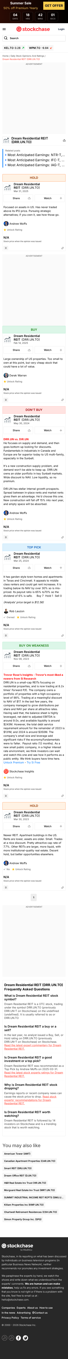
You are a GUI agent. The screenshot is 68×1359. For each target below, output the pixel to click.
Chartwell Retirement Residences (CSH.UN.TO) (30, 1212)
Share (16, 198)
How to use (46, 1307)
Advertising (24, 1312)
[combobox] (34, 38)
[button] (34, 223)
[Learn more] (62, 248)
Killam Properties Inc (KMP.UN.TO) (24, 1204)
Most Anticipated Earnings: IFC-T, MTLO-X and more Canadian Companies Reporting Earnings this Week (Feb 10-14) (37, 160)
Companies (8, 1307)
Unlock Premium (13, 762)
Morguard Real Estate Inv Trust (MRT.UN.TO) (29, 1190)
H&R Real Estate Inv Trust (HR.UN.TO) (25, 1182)
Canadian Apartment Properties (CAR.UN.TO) (29, 1161)
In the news (8, 1312)
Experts (21, 1307)
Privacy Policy (10, 1317)
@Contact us (40, 1312)
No (8, 869)
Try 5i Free (33, 762)
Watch (47, 198)
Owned (11, 617)
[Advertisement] (34, 100)
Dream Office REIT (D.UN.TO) (20, 1175)
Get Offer (54, 6)
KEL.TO (12, 48)
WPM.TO (39, 48)
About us (32, 1307)
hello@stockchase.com (15, 1299)
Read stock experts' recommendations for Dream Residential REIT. (30, 1100)
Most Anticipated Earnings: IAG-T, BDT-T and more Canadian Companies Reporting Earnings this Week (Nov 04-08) (37, 165)
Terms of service (31, 1317)
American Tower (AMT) (17, 1153)
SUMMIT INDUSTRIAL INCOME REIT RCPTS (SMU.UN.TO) (35, 1197)
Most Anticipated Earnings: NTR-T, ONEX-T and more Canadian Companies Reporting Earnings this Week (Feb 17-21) (37, 155)
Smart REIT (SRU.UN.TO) (18, 1168)
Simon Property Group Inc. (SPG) (22, 1219)
